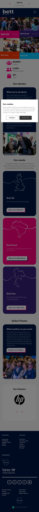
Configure (12, 117)
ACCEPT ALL (25, 117)
